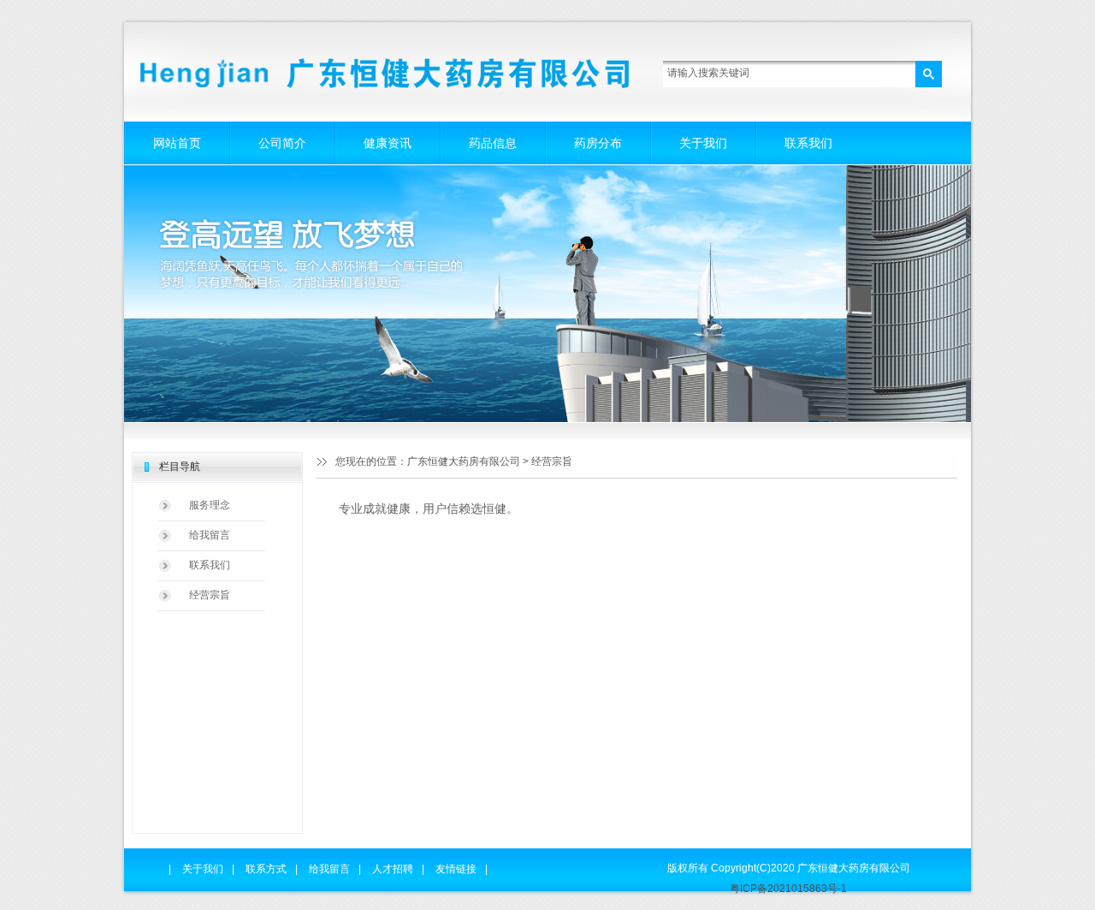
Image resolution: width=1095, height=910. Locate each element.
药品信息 (493, 143)
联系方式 (266, 869)
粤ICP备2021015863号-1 (788, 889)
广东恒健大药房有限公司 (463, 461)
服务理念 (209, 505)
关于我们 (703, 143)
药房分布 (598, 143)
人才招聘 (392, 869)
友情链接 (455, 869)
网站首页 (177, 143)
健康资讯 (387, 143)
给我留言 (209, 535)
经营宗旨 (209, 595)
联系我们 (808, 143)
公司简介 (282, 143)
